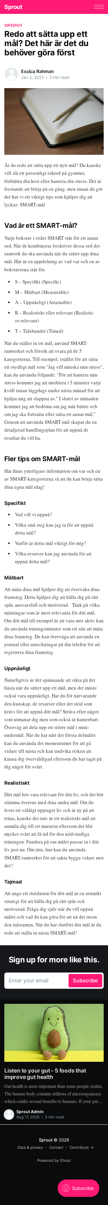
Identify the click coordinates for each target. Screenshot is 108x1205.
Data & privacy (30, 1147)
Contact (56, 1147)
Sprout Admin (30, 1111)
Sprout (13, 6)
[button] (99, 7)
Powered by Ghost (54, 1160)
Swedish (13, 25)
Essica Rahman (37, 71)
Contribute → (82, 1147)
